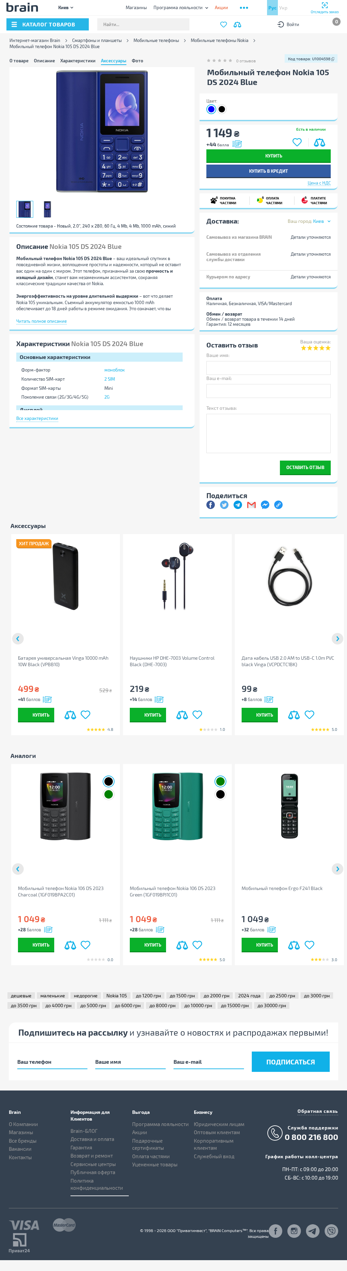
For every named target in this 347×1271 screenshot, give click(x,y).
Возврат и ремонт (91, 1155)
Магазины (136, 7)
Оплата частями (151, 1156)
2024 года (249, 995)
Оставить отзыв (305, 467)
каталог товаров (48, 24)
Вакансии (20, 1149)
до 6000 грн (128, 1005)
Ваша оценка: (315, 341)
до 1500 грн (182, 995)
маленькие (52, 995)
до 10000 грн (198, 1005)
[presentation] (18, 638)
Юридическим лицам (219, 1124)
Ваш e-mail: (219, 378)
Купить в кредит (268, 170)
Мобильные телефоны (156, 40)
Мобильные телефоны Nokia (219, 40)
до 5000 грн (93, 1005)
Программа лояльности (178, 7)
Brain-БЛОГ (84, 1131)
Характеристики (78, 60)
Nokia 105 (116, 995)
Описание (44, 60)
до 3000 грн (317, 995)
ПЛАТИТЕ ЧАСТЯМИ (316, 200)
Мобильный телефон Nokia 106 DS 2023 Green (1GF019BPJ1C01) (173, 891)
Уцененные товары (155, 1164)
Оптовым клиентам (217, 1132)
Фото (137, 60)
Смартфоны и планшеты (97, 40)
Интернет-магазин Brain (34, 40)
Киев (63, 7)
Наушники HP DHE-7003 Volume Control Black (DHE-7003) (172, 661)
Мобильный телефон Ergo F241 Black (282, 888)
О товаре (18, 60)
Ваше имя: (217, 355)
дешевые (21, 995)
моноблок (114, 370)
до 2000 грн (216, 995)
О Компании (23, 1124)
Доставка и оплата (92, 1139)
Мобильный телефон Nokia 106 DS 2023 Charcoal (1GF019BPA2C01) (61, 891)
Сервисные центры (93, 1164)
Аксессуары (113, 60)
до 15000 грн (235, 1005)
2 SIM (109, 379)
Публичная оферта (92, 1172)
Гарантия (81, 1147)
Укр (283, 7)
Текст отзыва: (221, 408)
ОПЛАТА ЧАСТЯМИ (272, 200)
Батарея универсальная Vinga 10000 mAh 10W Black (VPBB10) (63, 661)
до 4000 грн (58, 1005)
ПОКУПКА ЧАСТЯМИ (226, 200)
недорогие (86, 995)
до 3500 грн (24, 1005)
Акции (139, 1132)
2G (106, 397)
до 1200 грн (148, 995)
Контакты (20, 1157)
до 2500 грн (282, 995)
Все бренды (23, 1141)
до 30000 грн (272, 1005)
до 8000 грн (162, 1005)
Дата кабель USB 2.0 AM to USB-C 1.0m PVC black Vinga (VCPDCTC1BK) (288, 661)
